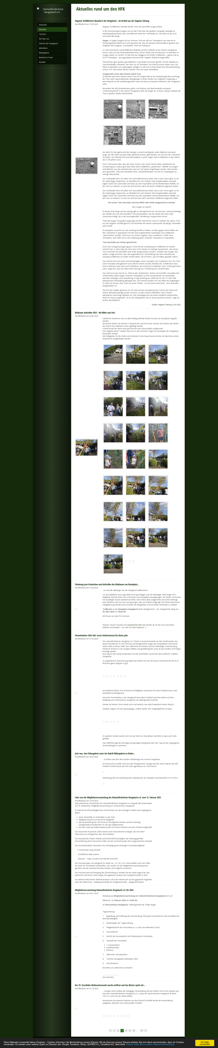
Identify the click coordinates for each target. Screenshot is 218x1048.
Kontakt (42, 62)
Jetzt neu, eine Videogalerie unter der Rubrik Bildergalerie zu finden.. (105, 753)
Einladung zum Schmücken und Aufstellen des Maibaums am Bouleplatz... (107, 584)
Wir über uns (44, 39)
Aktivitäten (43, 48)
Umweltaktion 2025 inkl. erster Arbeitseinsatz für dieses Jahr (101, 635)
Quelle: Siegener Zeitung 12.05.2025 (166, 304)
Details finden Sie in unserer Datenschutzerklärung (150, 1044)
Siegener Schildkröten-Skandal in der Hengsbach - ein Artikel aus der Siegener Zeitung (112, 20)
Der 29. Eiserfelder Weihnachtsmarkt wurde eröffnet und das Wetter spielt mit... (110, 985)
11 (142, 1030)
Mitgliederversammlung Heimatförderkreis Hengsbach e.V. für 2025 (104, 890)
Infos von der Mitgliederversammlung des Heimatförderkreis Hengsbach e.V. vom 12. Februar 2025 (118, 797)
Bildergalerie (44, 53)
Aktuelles (42, 29)
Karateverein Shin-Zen (136, 625)
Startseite (43, 25)
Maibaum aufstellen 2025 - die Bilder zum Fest (95, 312)
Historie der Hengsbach (48, 43)
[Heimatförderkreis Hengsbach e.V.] (52, 11)
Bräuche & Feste (46, 57)
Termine (42, 34)
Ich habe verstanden (205, 1043)
